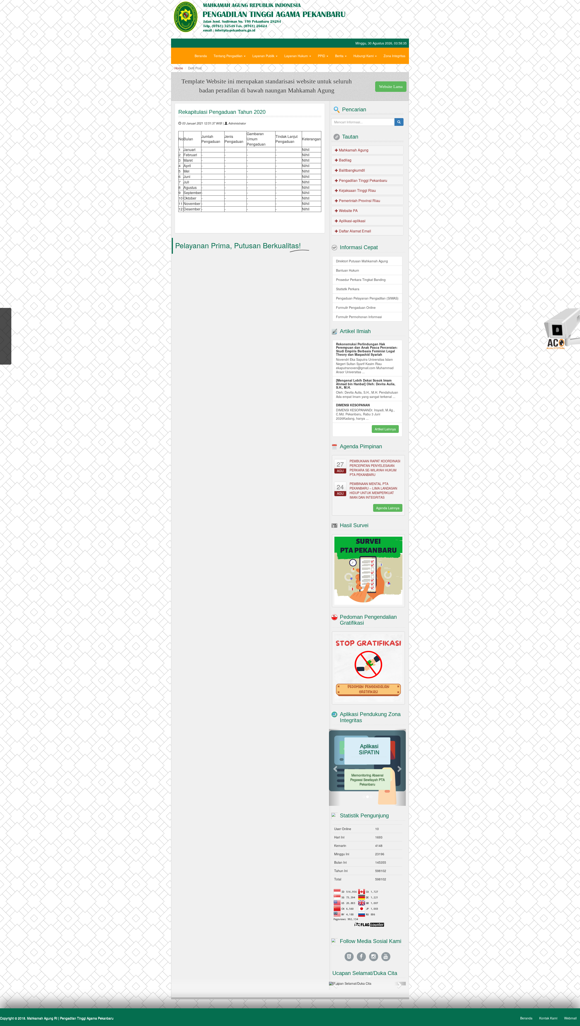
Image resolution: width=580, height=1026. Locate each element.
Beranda (201, 56)
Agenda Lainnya (387, 508)
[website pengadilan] (349, 956)
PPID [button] (322, 56)
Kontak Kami (548, 1018)
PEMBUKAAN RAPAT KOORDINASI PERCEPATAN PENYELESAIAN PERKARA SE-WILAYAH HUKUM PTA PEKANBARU (375, 468)
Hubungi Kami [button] (364, 56)
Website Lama (391, 86)
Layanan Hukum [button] (296, 56)
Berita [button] (339, 56)
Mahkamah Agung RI (42, 1018)
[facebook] (361, 956)
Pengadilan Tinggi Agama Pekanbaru (87, 1018)
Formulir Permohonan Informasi (359, 316)
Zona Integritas (394, 56)
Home (178, 68)
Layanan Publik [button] (263, 56)
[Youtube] (385, 956)
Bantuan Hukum (347, 270)
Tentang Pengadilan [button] (228, 56)
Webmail (570, 1018)
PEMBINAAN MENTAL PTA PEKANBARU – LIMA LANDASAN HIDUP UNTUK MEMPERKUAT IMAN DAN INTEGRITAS (373, 490)
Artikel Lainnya (385, 429)
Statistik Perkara (347, 289)
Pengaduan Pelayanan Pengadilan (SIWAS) (367, 298)
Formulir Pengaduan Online (356, 307)
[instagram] (373, 956)
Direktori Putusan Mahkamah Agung (362, 261)
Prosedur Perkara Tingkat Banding (361, 279)
